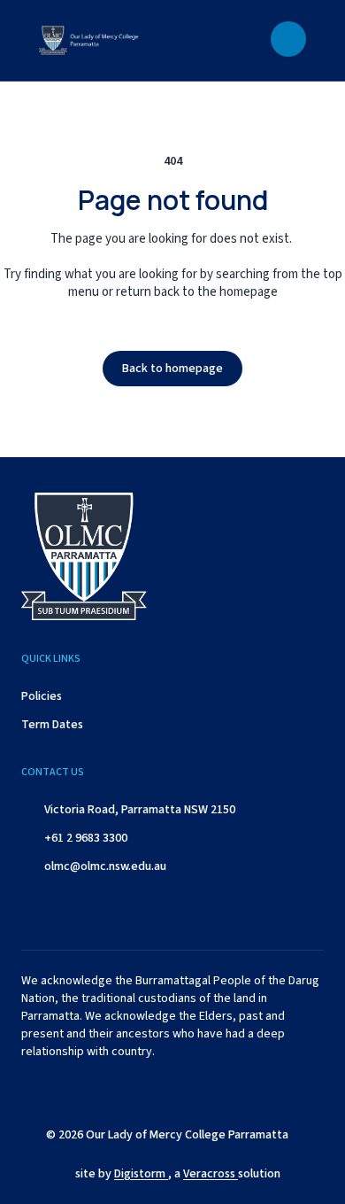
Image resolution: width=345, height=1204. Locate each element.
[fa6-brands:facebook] (111, 1091)
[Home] (105, 40)
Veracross (210, 1174)
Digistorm (141, 1174)
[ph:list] (288, 39)
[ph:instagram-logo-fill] (155, 1091)
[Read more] (111, 1091)
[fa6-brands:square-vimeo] (244, 1091)
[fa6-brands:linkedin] (200, 1091)
